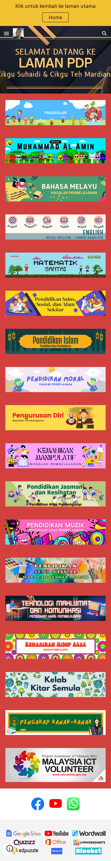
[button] (6, 33)
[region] (55, 13)
